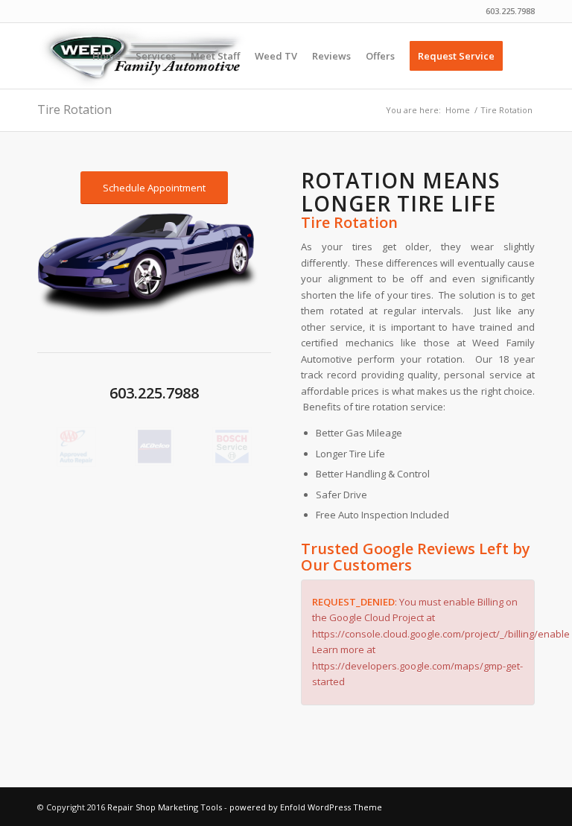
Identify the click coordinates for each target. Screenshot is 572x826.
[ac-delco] (154, 446)
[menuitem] (106, 56)
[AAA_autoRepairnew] (76, 446)
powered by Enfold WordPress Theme (305, 807)
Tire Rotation (74, 109)
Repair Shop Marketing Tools (164, 807)
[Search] (522, 56)
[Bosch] (232, 446)
